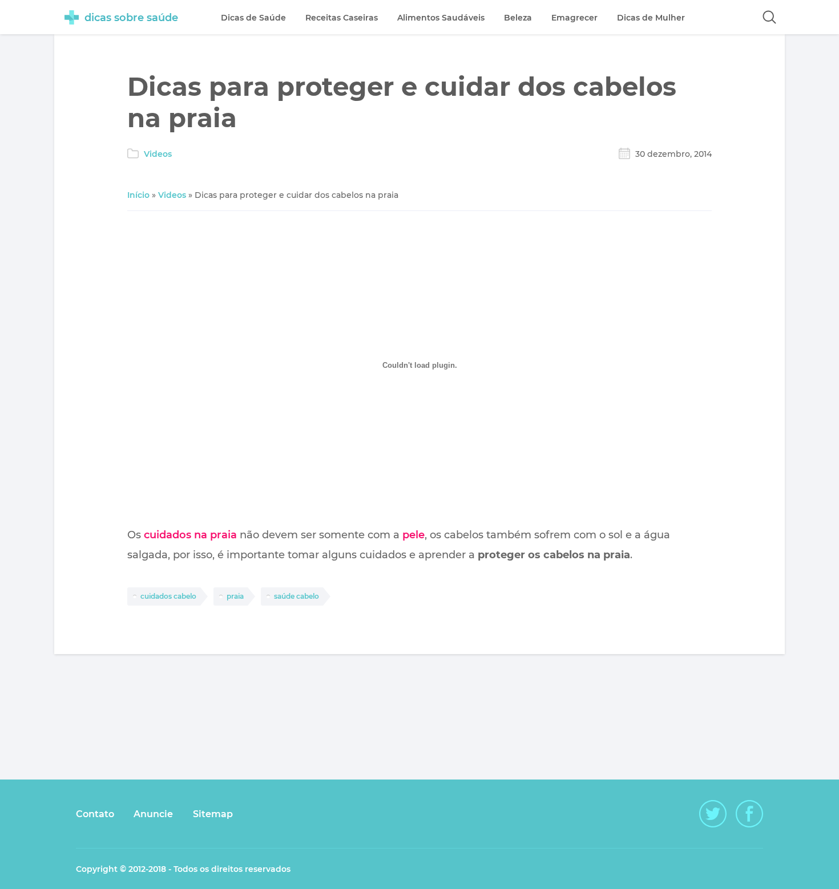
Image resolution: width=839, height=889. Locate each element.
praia (235, 596)
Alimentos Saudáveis (441, 18)
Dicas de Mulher (651, 18)
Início (138, 195)
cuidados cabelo (168, 596)
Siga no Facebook (749, 813)
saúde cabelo (296, 596)
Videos (158, 154)
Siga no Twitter (713, 813)
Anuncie (153, 814)
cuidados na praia (190, 535)
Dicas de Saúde (253, 18)
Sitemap (213, 814)
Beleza (518, 18)
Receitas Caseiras (341, 18)
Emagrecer (574, 18)
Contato (95, 814)
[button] (769, 17)
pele (413, 535)
